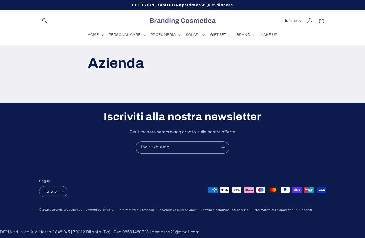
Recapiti (305, 210)
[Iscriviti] (223, 147)
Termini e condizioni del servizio (224, 210)
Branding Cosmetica (67, 209)
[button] (45, 21)
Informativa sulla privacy (177, 210)
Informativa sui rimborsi (136, 210)
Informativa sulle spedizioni (274, 210)
